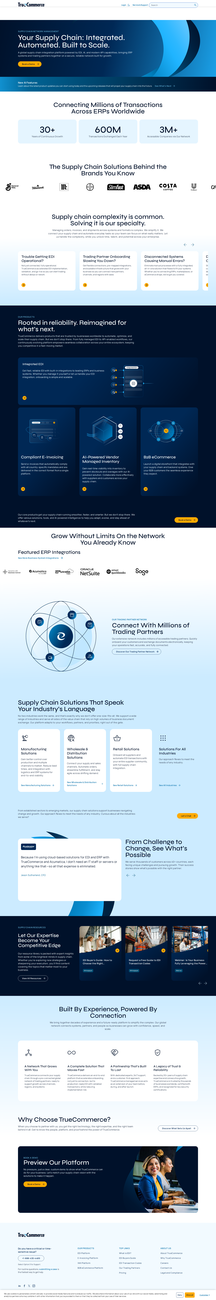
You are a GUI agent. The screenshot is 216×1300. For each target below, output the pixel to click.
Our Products (86, 1248)
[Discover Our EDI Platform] (24, 398)
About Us (165, 1248)
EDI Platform (84, 1253)
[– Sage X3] (142, 572)
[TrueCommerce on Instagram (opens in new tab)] (33, 1285)
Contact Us (166, 1268)
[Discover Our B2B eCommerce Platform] (146, 489)
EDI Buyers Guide (127, 1258)
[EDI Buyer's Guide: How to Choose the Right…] (117, 951)
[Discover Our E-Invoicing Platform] (23, 489)
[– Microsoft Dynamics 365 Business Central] (12, 572)
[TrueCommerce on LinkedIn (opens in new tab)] (19, 1285)
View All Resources (31, 978)
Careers (164, 1263)
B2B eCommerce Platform (90, 1268)
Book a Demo (28, 64)
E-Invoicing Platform (88, 1258)
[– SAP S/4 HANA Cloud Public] (64, 572)
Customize (205, 1295)
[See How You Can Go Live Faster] (24, 285)
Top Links (124, 1248)
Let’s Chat (186, 815)
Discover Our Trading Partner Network (135, 651)
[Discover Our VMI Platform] (84, 489)
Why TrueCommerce (170, 1258)
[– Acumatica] (38, 572)
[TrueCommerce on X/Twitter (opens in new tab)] (29, 1286)
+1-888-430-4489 (31, 1258)
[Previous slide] (185, 244)
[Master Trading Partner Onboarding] (85, 285)
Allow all (189, 1295)
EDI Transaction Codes (130, 1263)
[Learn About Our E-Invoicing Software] (208, 285)
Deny (180, 1295)
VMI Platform (84, 1263)
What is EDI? (125, 1253)
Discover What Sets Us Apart (176, 1128)
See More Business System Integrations (38, 558)
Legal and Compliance (171, 1272)
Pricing (122, 1272)
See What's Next (163, 86)
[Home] (31, 4)
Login (123, 5)
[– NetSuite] (90, 572)
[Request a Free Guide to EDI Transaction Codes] (163, 951)
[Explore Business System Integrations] (146, 285)
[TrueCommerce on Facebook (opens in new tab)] (24, 1285)
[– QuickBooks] (116, 572)
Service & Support (140, 5)
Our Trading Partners (129, 1268)
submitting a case (48, 1269)
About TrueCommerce (171, 1253)
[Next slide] (192, 244)
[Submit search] (195, 5)
